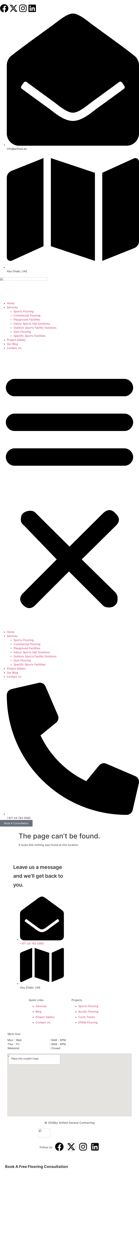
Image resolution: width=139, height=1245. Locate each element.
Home (10, 303)
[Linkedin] (32, 8)
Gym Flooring (22, 331)
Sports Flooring (24, 311)
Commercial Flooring (27, 315)
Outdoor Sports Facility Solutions (35, 327)
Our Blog (12, 344)
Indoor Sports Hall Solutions (32, 323)
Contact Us (14, 348)
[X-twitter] (13, 8)
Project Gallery (16, 340)
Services (12, 307)
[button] (69, 490)
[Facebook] (4, 8)
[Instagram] (23, 8)
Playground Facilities (27, 319)
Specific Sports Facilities (29, 335)
